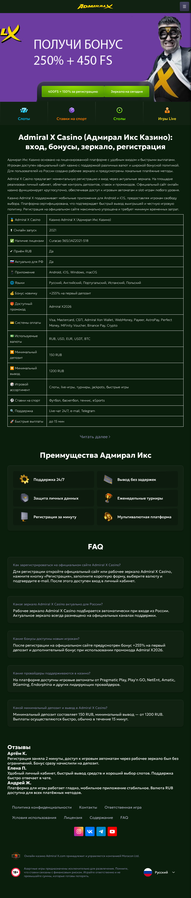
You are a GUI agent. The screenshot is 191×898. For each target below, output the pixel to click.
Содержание (101, 817)
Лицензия (73, 817)
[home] (95, 6)
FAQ (124, 817)
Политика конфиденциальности (42, 807)
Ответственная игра (123, 807)
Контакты (88, 807)
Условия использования (34, 817)
